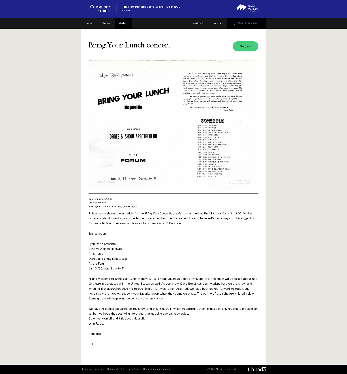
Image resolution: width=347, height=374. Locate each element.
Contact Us (113, 369)
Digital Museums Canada (156, 369)
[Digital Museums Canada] (247, 8)
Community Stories (131, 369)
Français (218, 23)
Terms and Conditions (93, 369)
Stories (106, 23)
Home (89, 23)
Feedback (198, 23)
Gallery (123, 23)
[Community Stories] (103, 9)
